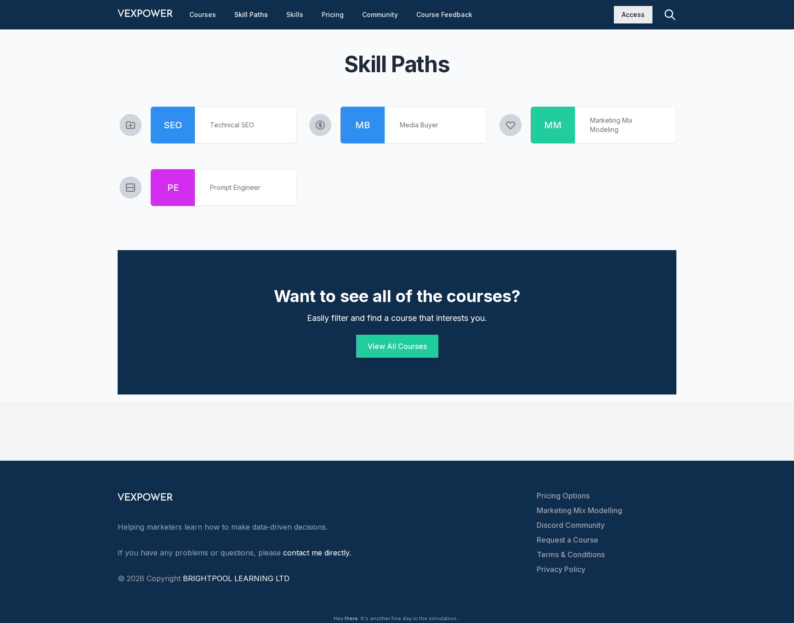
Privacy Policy (561, 569)
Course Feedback (444, 14)
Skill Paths (251, 14)
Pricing (333, 14)
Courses (202, 14)
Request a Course (567, 539)
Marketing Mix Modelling (579, 510)
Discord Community (571, 525)
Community (380, 14)
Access (633, 14)
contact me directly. (317, 552)
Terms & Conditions (571, 554)
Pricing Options (563, 495)
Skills (294, 14)
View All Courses (397, 346)
